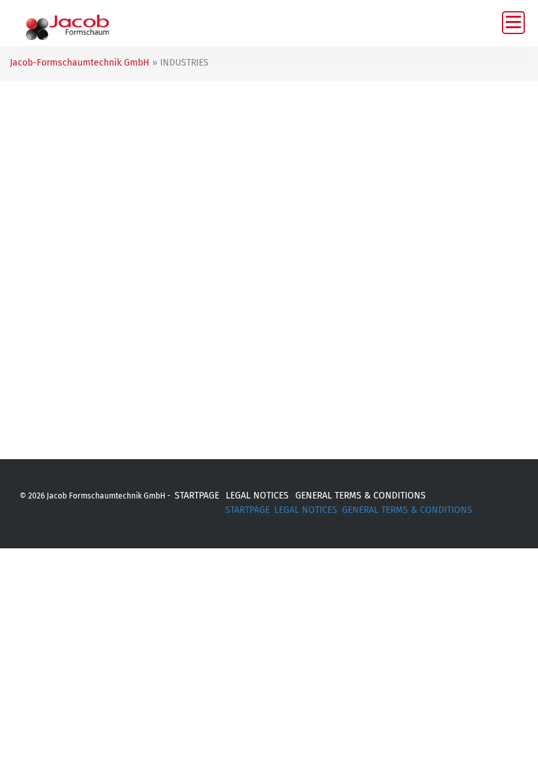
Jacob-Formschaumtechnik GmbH (80, 62)
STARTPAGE (197, 495)
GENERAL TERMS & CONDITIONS (360, 495)
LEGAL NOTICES (257, 495)
